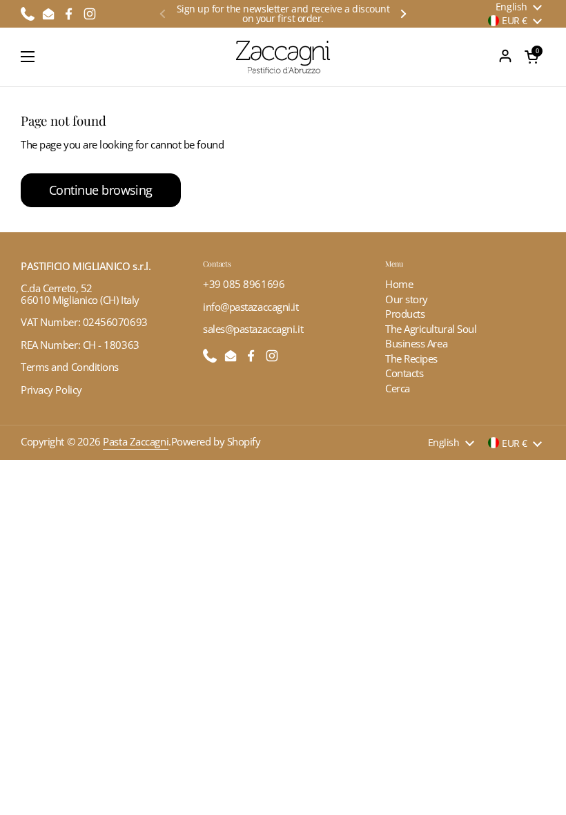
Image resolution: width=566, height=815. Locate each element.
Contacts (404, 373)
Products (404, 313)
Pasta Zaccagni (135, 441)
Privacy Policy (51, 389)
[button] (531, 56)
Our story (406, 299)
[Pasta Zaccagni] (283, 57)
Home (399, 284)
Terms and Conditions (70, 367)
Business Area (416, 343)
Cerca (397, 388)
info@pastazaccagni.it (251, 307)
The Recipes (411, 358)
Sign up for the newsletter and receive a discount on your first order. (283, 13)
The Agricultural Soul (431, 329)
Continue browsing (101, 190)
